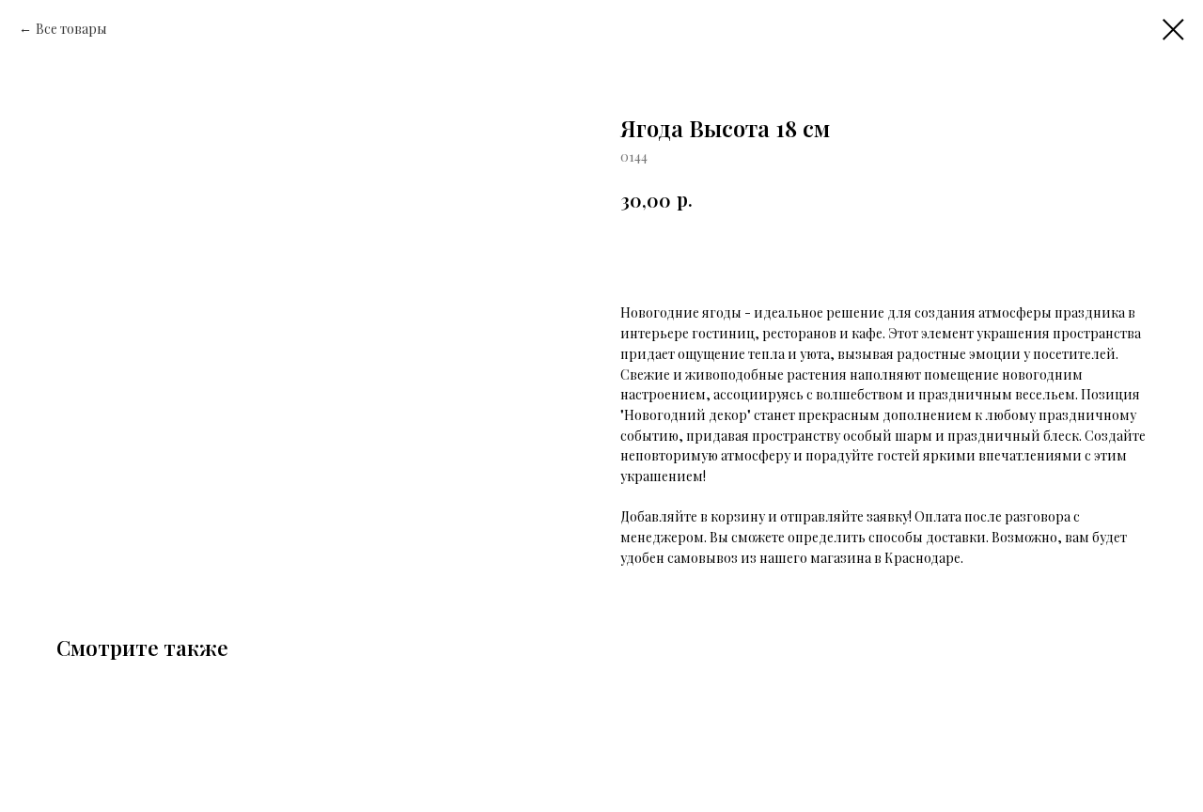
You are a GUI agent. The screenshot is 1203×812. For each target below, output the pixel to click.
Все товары (71, 29)
